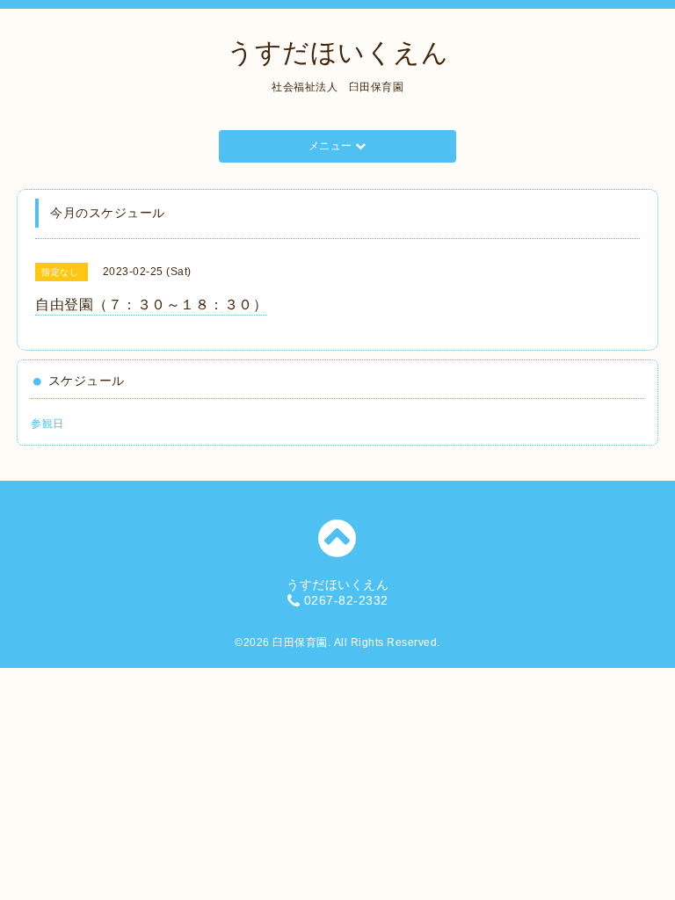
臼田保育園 (300, 642)
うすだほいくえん (337, 52)
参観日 (47, 423)
